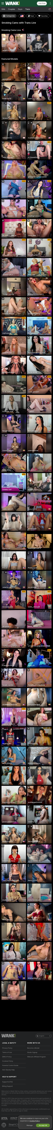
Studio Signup (32, 1052)
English (41, 1036)
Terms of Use (7, 1052)
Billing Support (7, 1086)
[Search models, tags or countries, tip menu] (49, 9)
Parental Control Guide (10, 1065)
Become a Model (33, 1048)
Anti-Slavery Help (8, 1070)
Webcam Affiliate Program (36, 1057)
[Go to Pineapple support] (4, 1125)
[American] (22, 16)
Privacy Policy (7, 1048)
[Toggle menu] (2, 3)
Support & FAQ (7, 1082)
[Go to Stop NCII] (16, 1125)
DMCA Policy (7, 1057)
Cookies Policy (7, 1061)
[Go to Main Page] (15, 3)
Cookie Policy (34, 1121)
